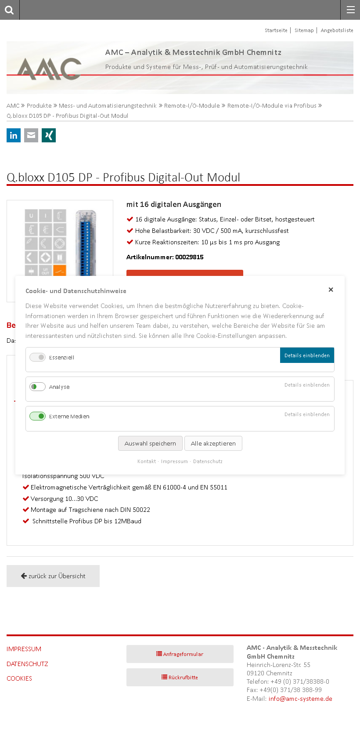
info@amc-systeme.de (300, 698)
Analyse (59, 387)
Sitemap (304, 30)
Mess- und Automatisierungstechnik (108, 105)
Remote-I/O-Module (192, 105)
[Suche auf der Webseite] (7, 10)
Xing (49, 135)
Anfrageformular (183, 654)
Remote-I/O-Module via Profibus (272, 105)
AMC (13, 105)
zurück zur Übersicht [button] (57, 576)
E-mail (31, 135)
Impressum (24, 648)
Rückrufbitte (183, 677)
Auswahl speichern (150, 442)
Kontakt (146, 461)
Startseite (276, 30)
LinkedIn (14, 135)
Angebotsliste (337, 30)
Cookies (19, 678)
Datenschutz (27, 663)
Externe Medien (69, 416)
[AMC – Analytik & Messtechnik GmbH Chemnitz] (43, 67)
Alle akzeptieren (213, 442)
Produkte (39, 105)
